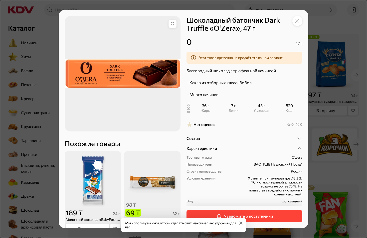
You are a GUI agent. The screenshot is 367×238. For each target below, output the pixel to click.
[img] (173, 24)
